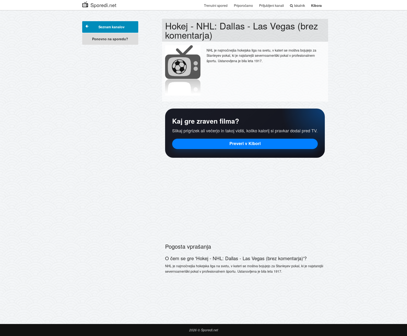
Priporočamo (243, 5)
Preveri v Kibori (245, 143)
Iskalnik (299, 5)
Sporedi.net (103, 4)
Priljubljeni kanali (271, 5)
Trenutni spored (216, 5)
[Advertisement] (110, 118)
